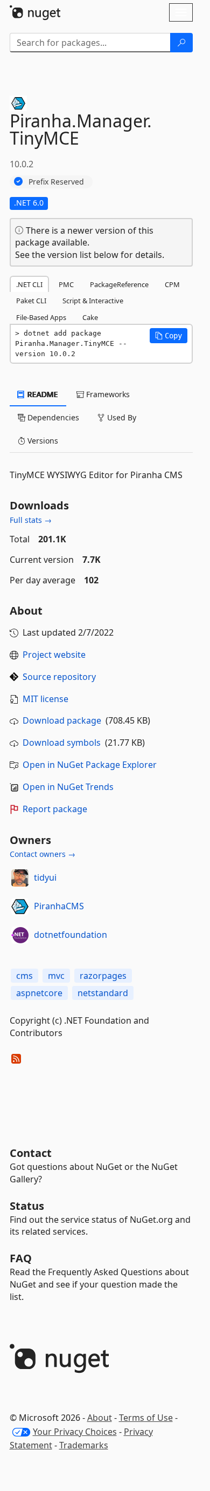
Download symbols (62, 742)
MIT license (45, 699)
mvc (56, 976)
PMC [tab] (66, 284)
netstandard (103, 993)
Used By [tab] (120, 417)
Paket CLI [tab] (31, 300)
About (99, 1418)
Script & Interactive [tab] (92, 300)
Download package (62, 720)
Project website (54, 655)
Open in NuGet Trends (68, 787)
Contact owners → (42, 854)
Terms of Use (146, 1418)
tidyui (45, 877)
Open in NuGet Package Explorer (90, 765)
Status (27, 1206)
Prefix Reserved (56, 181)
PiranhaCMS (59, 906)
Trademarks (83, 1445)
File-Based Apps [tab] (41, 317)
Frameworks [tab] (107, 394)
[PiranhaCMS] (20, 906)
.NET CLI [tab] (29, 284)
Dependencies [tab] (52, 417)
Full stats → (31, 520)
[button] (168, 335)
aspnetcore (39, 993)
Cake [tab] (90, 317)
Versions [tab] (41, 440)
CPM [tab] (172, 284)
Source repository (59, 677)
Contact (31, 1153)
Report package (55, 809)
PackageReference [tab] (119, 284)
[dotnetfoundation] (20, 935)
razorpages (103, 976)
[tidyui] (20, 878)
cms (24, 976)
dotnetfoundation (70, 935)
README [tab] (41, 394)
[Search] (181, 42)
